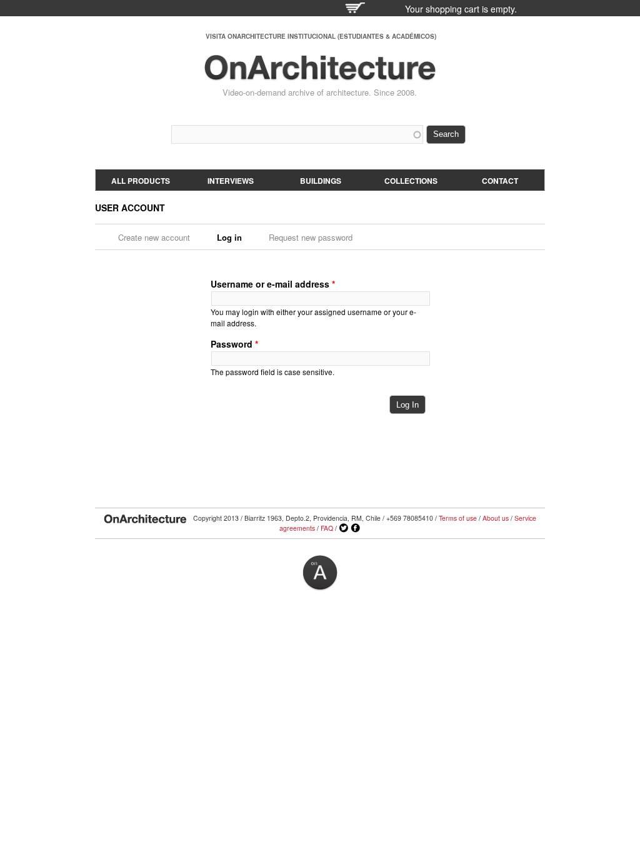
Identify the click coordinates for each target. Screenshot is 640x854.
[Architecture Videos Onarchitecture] (320, 75)
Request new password (310, 237)
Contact (500, 180)
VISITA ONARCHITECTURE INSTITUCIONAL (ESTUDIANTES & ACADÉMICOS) (321, 36)
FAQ (327, 528)
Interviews (231, 180)
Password (234, 344)
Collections (411, 180)
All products (140, 180)
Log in (233, 237)
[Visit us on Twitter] (344, 528)
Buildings (320, 180)
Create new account (154, 237)
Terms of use (458, 518)
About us (495, 518)
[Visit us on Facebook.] (356, 528)
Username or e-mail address (273, 284)
